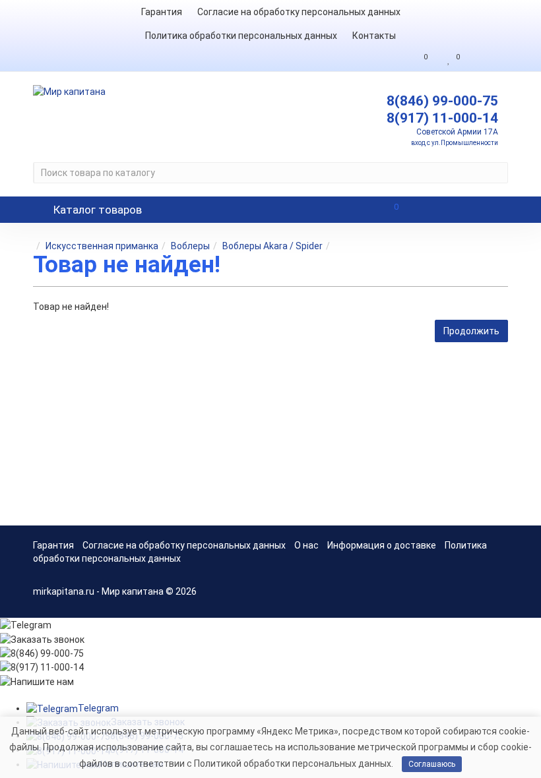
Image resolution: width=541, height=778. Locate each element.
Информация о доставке (381, 545)
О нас (306, 545)
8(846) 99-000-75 (442, 101)
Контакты (374, 35)
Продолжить (471, 331)
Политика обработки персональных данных (241, 35)
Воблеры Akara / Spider (272, 246)
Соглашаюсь (431, 764)
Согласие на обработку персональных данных (298, 12)
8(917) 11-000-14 (442, 118)
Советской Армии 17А (457, 131)
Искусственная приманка (102, 246)
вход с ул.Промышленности (454, 142)
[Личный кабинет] (487, 59)
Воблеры (190, 246)
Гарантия (161, 12)
